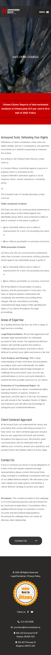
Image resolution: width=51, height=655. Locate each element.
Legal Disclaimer (18, 576)
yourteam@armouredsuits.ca (27, 627)
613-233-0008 (27, 622)
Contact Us (21, 540)
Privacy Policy (34, 576)
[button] (42, 12)
